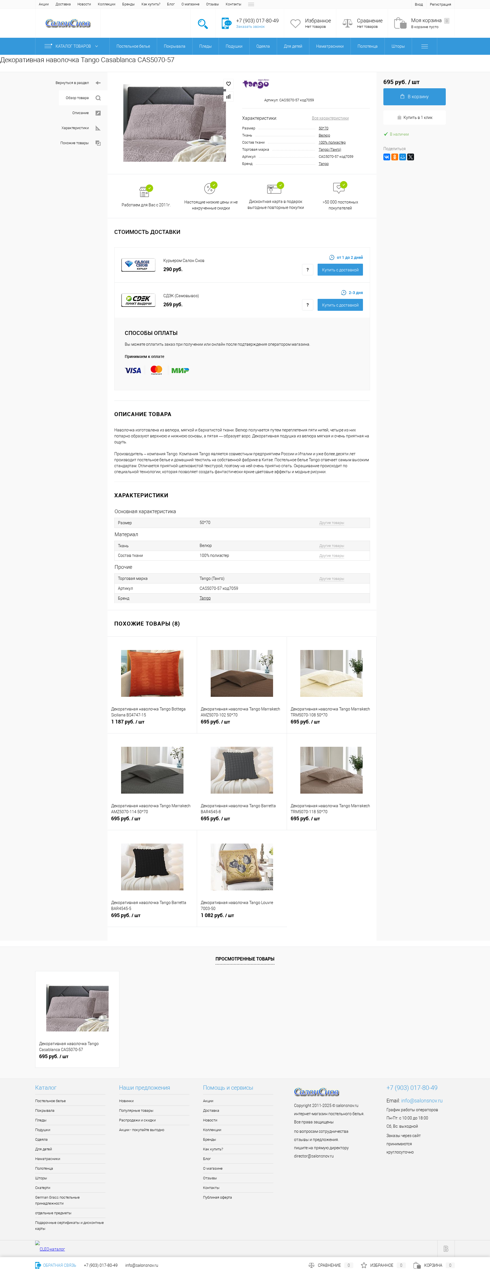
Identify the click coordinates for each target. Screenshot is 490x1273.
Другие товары (331, 523)
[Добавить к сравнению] (228, 96)
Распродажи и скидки (137, 1120)
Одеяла (41, 1139)
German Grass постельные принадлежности (57, 1200)
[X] (410, 157)
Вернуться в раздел (72, 83)
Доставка (63, 4)
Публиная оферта (217, 1197)
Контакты (233, 4)
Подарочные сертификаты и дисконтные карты (69, 1225)
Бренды (128, 4)
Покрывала (44, 1110)
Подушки (42, 1130)
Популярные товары (136, 1110)
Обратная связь (59, 1265)
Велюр (324, 135)
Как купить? (150, 4)
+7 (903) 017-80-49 (101, 1265)
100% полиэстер (332, 142)
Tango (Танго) (330, 149)
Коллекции (106, 4)
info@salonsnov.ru (422, 1101)
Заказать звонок (250, 26)
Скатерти (42, 1188)
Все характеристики (330, 118)
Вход (419, 4)
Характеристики (75, 128)
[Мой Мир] (402, 157)
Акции (44, 4)
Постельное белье (50, 1101)
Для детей (43, 1149)
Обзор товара (77, 98)
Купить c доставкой (340, 270)
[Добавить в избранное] (228, 84)
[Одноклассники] (394, 157)
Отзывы (212, 4)
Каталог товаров (74, 46)
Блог (171, 4)
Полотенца (44, 1168)
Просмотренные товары (245, 959)
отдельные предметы (53, 1213)
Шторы (41, 1178)
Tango (324, 164)
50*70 (323, 128)
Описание (80, 113)
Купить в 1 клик (418, 117)
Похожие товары (74, 143)
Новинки (126, 1101)
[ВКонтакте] (386, 157)
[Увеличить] (175, 123)
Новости (84, 4)
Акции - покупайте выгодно (141, 1130)
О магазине (190, 4)
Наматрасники (47, 1159)
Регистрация (440, 4)
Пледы (41, 1120)
